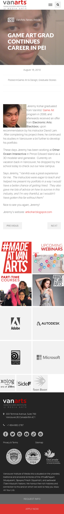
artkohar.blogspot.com (38, 212)
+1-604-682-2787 (15, 425)
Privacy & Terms (10, 442)
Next (54, 225)
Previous (12, 225)
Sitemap (39, 442)
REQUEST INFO (32, 499)
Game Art (48, 110)
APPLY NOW (32, 509)
